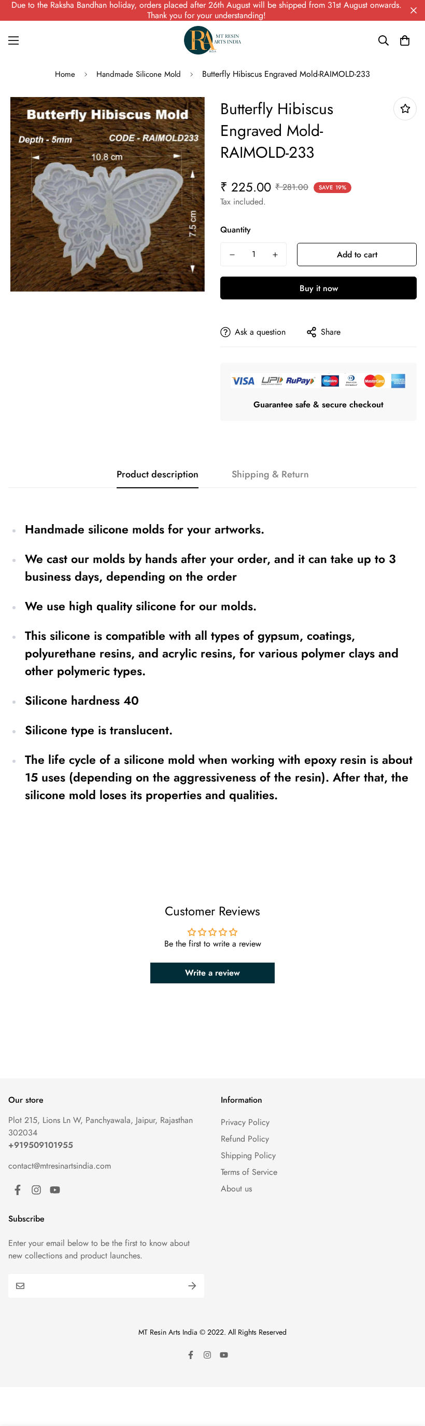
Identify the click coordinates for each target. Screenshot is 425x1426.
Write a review (212, 973)
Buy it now (319, 288)
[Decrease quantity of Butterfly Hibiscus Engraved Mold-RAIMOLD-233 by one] (232, 255)
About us (236, 1189)
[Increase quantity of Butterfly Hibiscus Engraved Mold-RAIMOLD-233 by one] (275, 255)
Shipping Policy (248, 1155)
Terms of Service (249, 1172)
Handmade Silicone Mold (138, 74)
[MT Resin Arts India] (212, 40)
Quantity (235, 230)
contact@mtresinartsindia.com (59, 1166)
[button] (405, 40)
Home (65, 74)
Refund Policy (245, 1139)
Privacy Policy (245, 1122)
